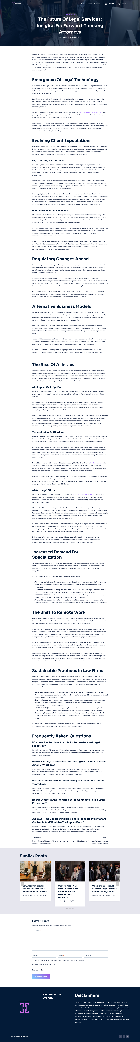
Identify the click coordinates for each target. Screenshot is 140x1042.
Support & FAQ (109, 4)
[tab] (66, 908)
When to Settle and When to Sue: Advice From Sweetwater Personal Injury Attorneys (68, 892)
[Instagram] (127, 1036)
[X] (124, 1036)
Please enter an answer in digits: (43, 964)
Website (88, 955)
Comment (37, 930)
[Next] (117, 884)
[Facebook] (120, 1036)
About (90, 4)
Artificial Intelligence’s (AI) (82, 494)
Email (61, 955)
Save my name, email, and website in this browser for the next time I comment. (59, 960)
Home (83, 4)
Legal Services (70, 14)
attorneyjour (64, 37)
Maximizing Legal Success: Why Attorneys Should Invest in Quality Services (50, 840)
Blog (118, 4)
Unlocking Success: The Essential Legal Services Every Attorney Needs (90, 840)
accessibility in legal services (91, 112)
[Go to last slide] (22, 884)
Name (35, 955)
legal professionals (97, 463)
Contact (125, 4)
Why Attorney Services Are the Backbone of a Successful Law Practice (35, 889)
